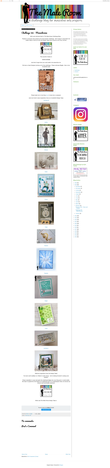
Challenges (77, 70)
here (47, 95)
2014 (76, 235)
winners (76, 72)
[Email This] (35, 413)
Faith (46, 172)
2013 (76, 237)
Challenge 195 (28, 415)
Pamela (46, 273)
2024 (76, 216)
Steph (46, 301)
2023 (76, 218)
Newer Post (24, 454)
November (78, 188)
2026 (76, 183)
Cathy (46, 122)
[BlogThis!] (36, 413)
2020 (76, 223)
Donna (46, 150)
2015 (76, 233)
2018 (76, 227)
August (77, 194)
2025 (76, 185)
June (77, 198)
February (78, 205)
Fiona (46, 199)
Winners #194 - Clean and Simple (82, 207)
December (78, 186)
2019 (76, 225)
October (78, 190)
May (77, 200)
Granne (46, 246)
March (77, 203)
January (78, 213)
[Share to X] (37, 413)
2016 (76, 231)
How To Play (29, 25)
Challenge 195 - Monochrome (79, 210)
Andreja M (46, 100)
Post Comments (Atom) (33, 456)
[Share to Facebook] (38, 413)
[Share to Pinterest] (39, 413)
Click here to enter (46, 409)
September (78, 192)
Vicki (46, 328)
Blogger (61, 465)
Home (23, 25)
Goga (46, 227)
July (77, 196)
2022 (76, 219)
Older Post (68, 454)
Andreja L (46, 348)
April (77, 202)
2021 (76, 221)
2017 (76, 229)
